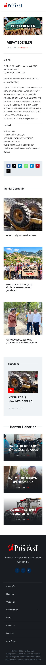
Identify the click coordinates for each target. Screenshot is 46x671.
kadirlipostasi (23, 48)
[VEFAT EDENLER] (23, 17)
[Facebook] (8, 165)
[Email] (8, 171)
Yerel (27, 455)
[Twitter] (14, 165)
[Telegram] (31, 165)
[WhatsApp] (25, 165)
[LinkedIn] (20, 165)
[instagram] (29, 570)
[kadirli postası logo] (23, 545)
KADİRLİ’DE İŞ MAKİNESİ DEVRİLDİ (21, 235)
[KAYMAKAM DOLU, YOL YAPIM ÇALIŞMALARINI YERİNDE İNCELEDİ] (23, 303)
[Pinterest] (37, 165)
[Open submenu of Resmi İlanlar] (38, 610)
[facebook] (17, 570)
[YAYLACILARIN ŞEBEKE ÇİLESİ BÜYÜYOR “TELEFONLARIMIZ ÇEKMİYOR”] (23, 248)
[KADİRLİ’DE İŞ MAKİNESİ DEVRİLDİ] (23, 199)
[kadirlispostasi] (13, 3)
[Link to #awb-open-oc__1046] (41, 5)
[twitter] (23, 570)
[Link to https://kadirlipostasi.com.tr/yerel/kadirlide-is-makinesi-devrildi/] (11, 390)
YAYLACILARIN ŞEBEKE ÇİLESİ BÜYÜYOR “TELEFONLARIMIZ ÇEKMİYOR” (19, 287)
